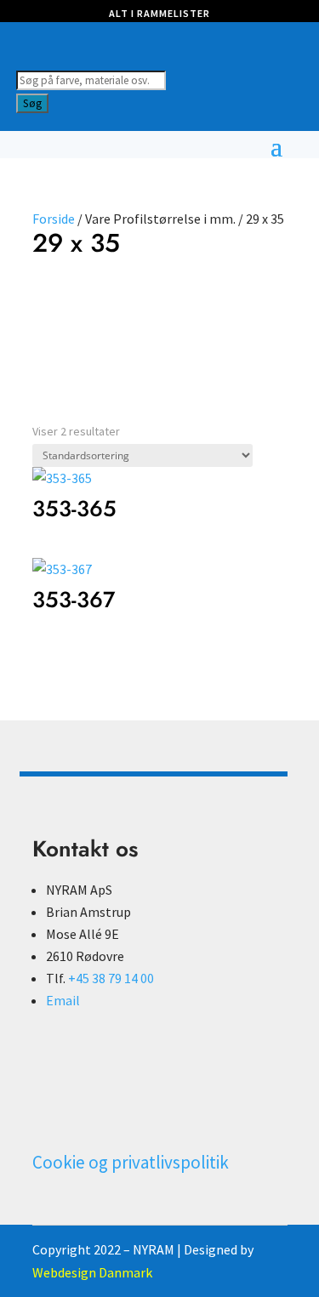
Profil (80, 303)
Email (63, 1000)
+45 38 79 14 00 (111, 978)
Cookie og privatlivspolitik (130, 1162)
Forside (53, 218)
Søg (32, 103)
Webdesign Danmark (92, 1272)
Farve (49, 303)
